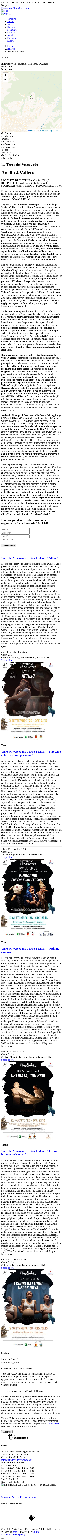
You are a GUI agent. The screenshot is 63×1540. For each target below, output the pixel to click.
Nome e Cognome (10, 1362)
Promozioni (6, 8)
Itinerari (11, 27)
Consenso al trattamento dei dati (16, 1368)
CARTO (58, 130)
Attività (11, 35)
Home (10, 46)
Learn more (53, 1423)
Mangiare (12, 29)
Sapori (10, 21)
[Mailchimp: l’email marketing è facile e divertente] (18, 1439)
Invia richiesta (8, 545)
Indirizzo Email (9, 1359)
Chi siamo (6, 1497)
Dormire (11, 32)
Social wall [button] (24, 8)
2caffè (16, 1532)
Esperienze (12, 38)
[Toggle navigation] (10, 14)
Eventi (10, 40)
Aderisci (15, 1497)
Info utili (32, 1497)
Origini (35, 1532)
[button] (32, 98)
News (16, 8)
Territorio (11, 18)
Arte (9, 24)
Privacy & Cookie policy (13, 1534)
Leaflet (33, 130)
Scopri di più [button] (7, 660)
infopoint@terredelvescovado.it (16, 1460)
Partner (23, 1497)
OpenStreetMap (45, 130)
